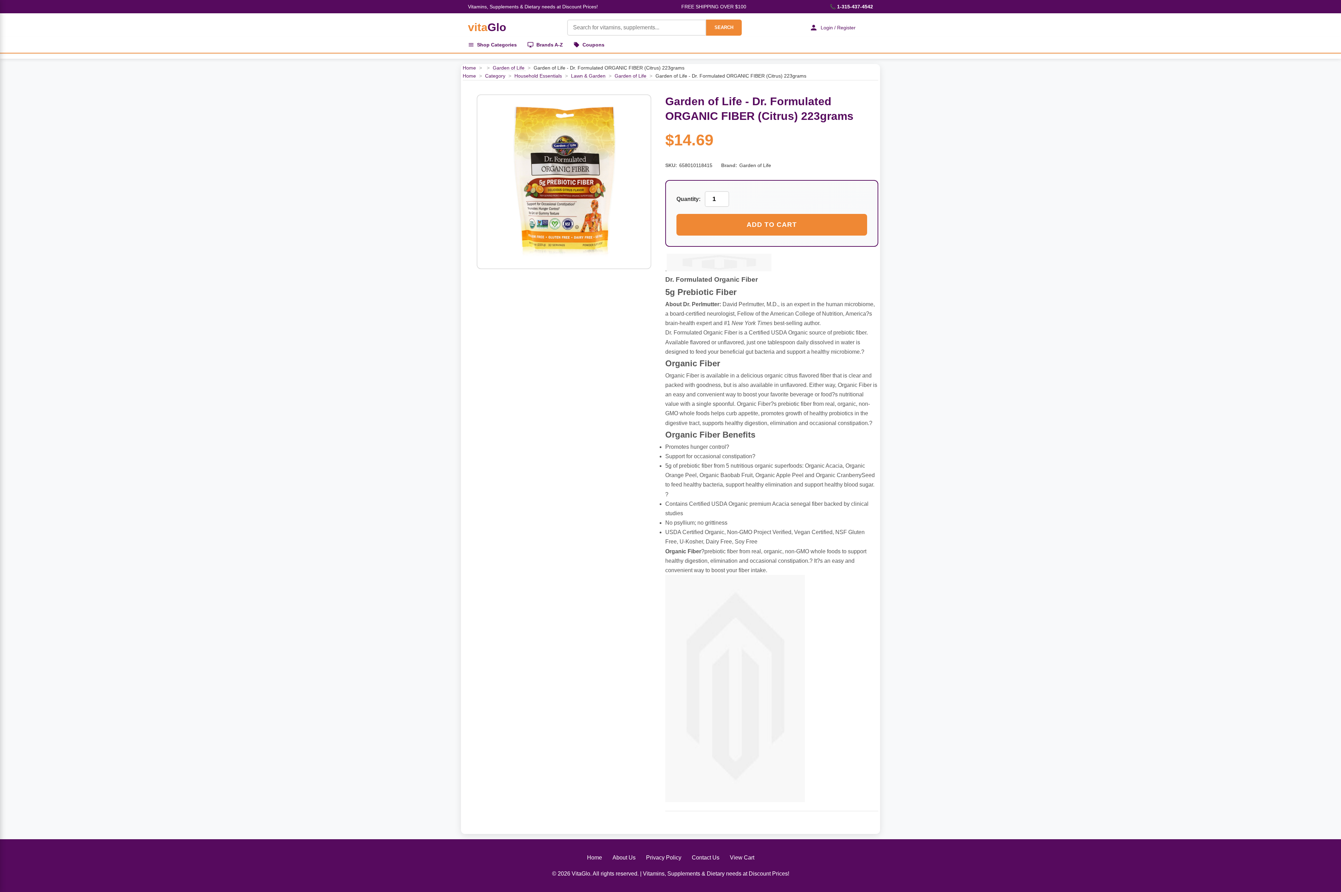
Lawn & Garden (588, 76)
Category (495, 76)
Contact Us (705, 858)
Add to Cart (772, 224)
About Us (624, 858)
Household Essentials (538, 76)
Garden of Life (509, 68)
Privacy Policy (663, 858)
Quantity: (688, 199)
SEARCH (724, 27)
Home (469, 68)
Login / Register (838, 27)
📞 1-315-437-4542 (851, 6)
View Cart (742, 858)
